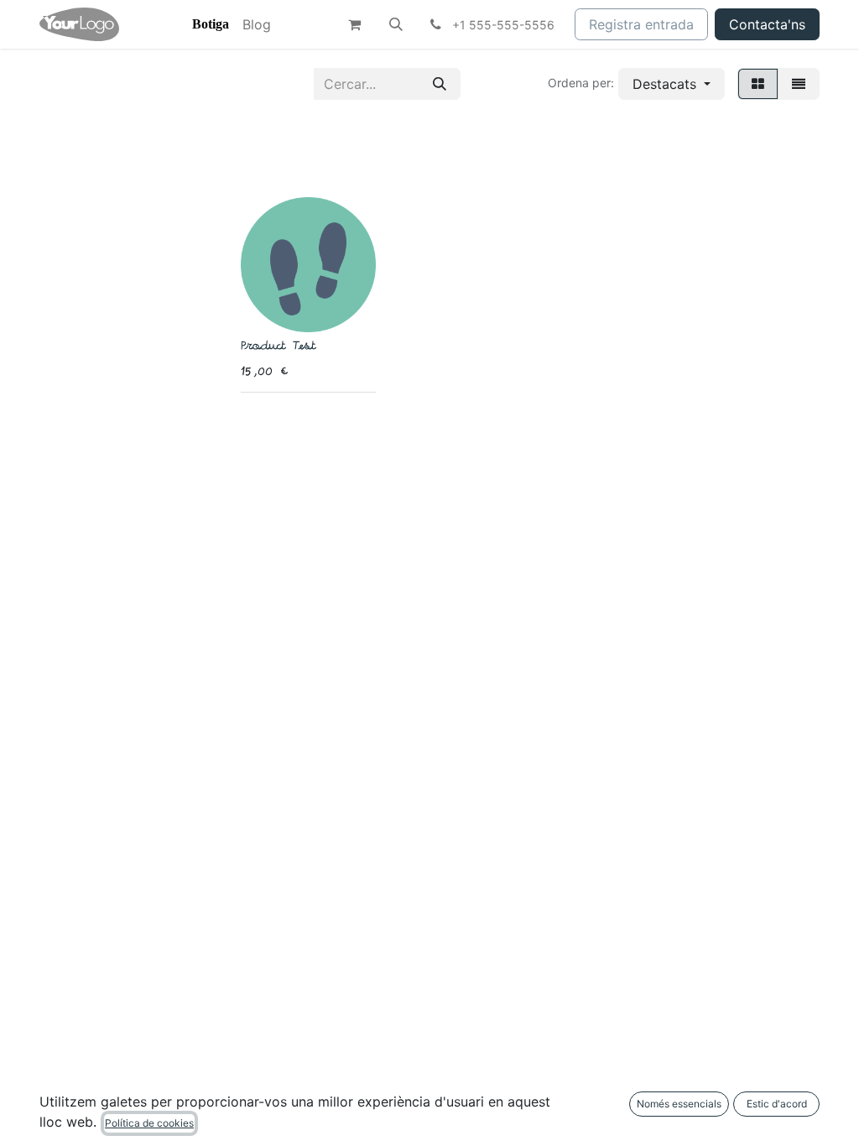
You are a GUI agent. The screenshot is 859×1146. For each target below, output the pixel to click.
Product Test (278, 346)
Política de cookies (149, 1123)
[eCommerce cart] (354, 24)
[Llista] (799, 84)
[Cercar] (440, 84)
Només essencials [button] (679, 1103)
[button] (396, 24)
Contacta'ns (767, 24)
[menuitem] (210, 24)
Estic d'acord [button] (777, 1103)
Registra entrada (641, 24)
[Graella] (757, 84)
